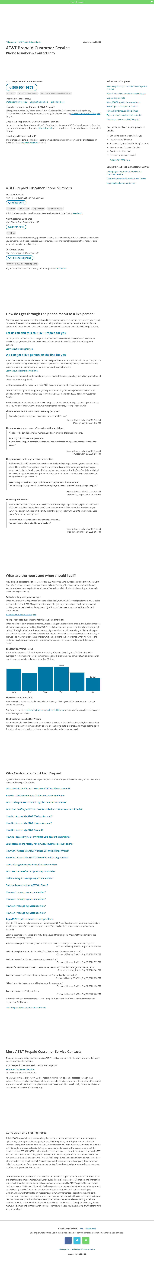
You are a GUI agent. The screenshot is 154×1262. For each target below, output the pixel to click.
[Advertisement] (53, 165)
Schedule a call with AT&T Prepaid (21, 614)
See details (77, 213)
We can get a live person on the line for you (36, 355)
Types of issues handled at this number (124, 115)
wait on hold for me (55, 710)
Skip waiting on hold (39, 102)
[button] (151, 2)
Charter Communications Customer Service (126, 178)
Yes (81, 1228)
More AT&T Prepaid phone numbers (123, 102)
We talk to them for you (16, 102)
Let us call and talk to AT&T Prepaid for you (36, 333)
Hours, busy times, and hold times (122, 111)
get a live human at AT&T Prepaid (85, 113)
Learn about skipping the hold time (22, 370)
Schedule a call (57, 102)
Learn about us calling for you (19, 349)
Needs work (90, 1228)
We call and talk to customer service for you (126, 93)
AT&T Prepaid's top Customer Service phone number (127, 88)
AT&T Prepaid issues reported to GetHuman (26, 1007)
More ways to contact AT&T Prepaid (123, 119)
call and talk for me (35, 710)
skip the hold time (30, 142)
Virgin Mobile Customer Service (121, 183)
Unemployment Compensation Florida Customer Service (124, 173)
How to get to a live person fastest (122, 106)
